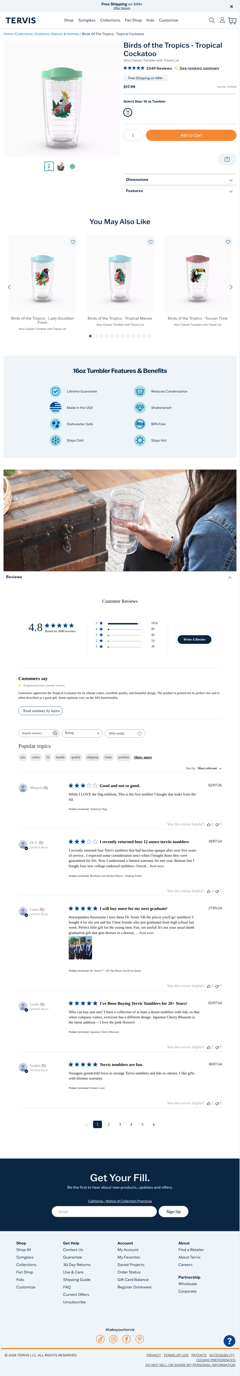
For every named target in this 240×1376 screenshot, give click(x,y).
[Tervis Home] (20, 20)
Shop (69, 20)
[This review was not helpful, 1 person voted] (217, 891)
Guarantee (72, 1257)
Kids (150, 20)
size (22, 757)
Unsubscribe (74, 1302)
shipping (92, 757)
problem (123, 757)
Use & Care (73, 1272)
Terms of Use (176, 1355)
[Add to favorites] (73, 242)
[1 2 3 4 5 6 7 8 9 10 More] (133, 135)
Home (8, 34)
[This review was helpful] (208, 891)
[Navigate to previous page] (86, 1124)
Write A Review (195, 639)
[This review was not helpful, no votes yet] (217, 824)
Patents (198, 1355)
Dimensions (137, 179)
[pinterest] (140, 1339)
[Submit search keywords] (212, 20)
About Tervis (189, 1257)
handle (60, 757)
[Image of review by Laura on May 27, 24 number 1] (80, 947)
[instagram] (113, 1339)
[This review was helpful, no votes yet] (208, 824)
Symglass (86, 20)
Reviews (14, 576)
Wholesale (187, 1284)
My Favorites (128, 1257)
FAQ (67, 1287)
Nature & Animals (65, 34)
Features (134, 190)
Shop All (23, 1250)
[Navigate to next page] (153, 1124)
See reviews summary (199, 68)
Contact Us (73, 1250)
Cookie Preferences (216, 1360)
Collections (110, 20)
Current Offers (76, 1294)
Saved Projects (130, 1264)
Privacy (153, 1355)
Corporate (187, 1291)
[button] (173, 6)
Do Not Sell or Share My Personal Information (190, 1365)
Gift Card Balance (133, 1279)
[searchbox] (35, 733)
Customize (168, 20)
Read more (157, 866)
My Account (128, 1250)
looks (108, 757)
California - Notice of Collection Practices (120, 1201)
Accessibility (221, 1355)
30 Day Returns (77, 1264)
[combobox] (82, 733)
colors (36, 757)
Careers (185, 1264)
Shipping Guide (76, 1279)
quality (75, 757)
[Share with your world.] (227, 159)
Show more (143, 757)
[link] (49, 166)
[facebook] (126, 1339)
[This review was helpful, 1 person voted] (208, 986)
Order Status (129, 1272)
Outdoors (42, 34)
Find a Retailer (191, 1250)
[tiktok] (100, 1339)
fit (47, 757)
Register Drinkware (134, 1287)
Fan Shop (133, 20)
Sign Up (173, 1211)
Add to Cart (191, 135)
